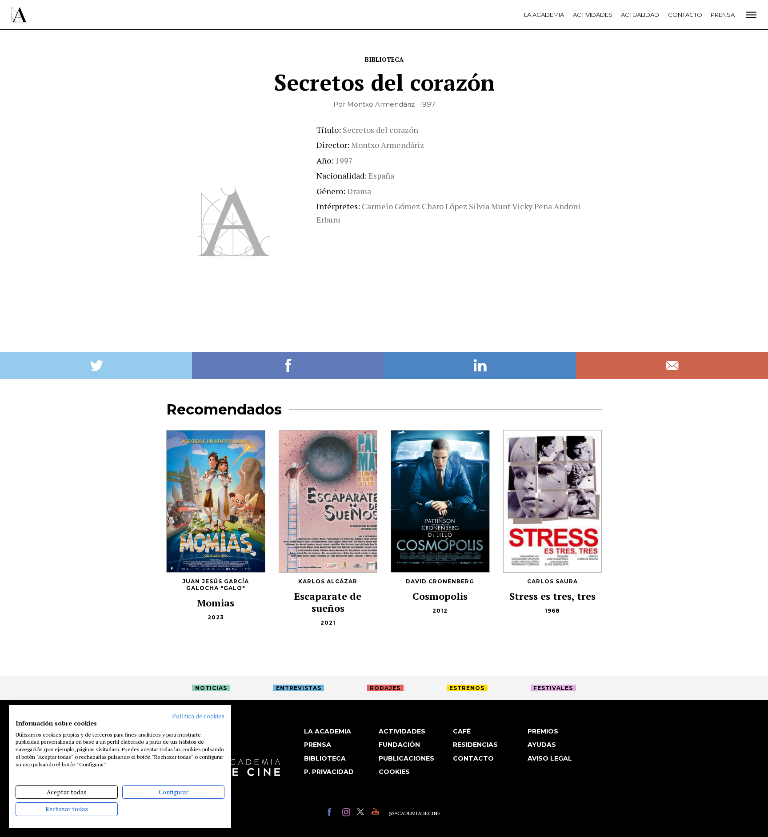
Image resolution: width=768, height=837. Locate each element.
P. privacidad (329, 772)
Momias (215, 602)
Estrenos (466, 688)
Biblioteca (384, 59)
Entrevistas (298, 688)
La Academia (544, 14)
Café (462, 731)
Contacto (685, 14)
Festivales (553, 688)
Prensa (723, 14)
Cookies (394, 772)
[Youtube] (377, 813)
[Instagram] (347, 813)
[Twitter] (362, 813)
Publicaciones (406, 758)
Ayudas (542, 745)
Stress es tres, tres (552, 596)
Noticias (211, 688)
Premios (543, 731)
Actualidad (640, 14)
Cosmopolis (440, 596)
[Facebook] (333, 813)
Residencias (475, 745)
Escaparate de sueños (327, 602)
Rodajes (385, 688)
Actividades (592, 14)
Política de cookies (198, 716)
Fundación (399, 745)
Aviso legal (550, 758)
